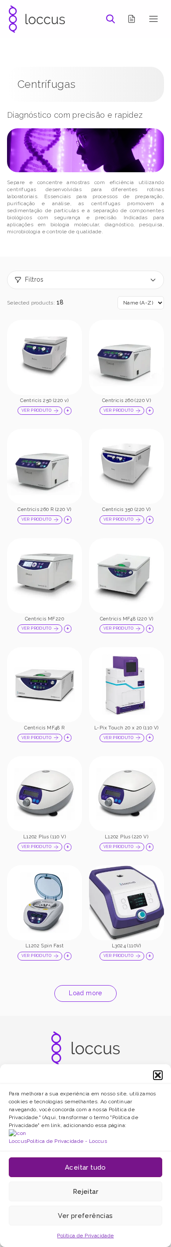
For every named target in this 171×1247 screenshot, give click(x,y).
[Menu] (153, 19)
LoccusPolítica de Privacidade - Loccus (58, 1141)
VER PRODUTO (36, 410)
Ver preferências (85, 1216)
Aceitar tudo (85, 1167)
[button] (157, 1075)
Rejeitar (85, 1192)
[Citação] (131, 19)
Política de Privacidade (85, 1235)
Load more (85, 993)
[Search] (110, 19)
